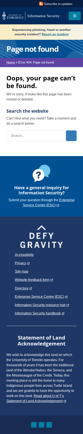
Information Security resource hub (40, 305)
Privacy (20, 263)
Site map (21, 271)
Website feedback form (32, 280)
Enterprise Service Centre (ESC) (39, 296)
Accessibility (24, 255)
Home (10, 62)
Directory (22, 288)
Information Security (43, 16)
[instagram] (34, 425)
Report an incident (55, 34)
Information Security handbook (38, 313)
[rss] (49, 425)
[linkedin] (41, 425)
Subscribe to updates (58, 4)
